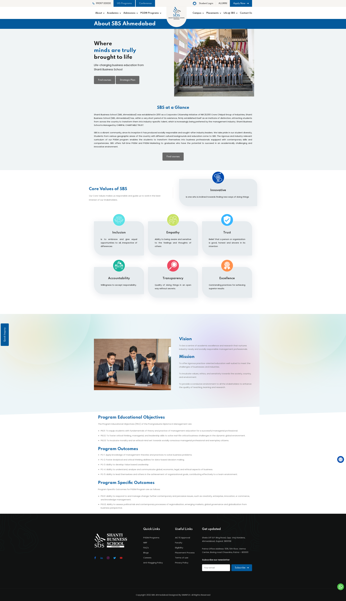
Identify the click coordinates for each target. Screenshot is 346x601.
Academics (113, 13)
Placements (212, 13)
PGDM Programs (149, 13)
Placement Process (185, 552)
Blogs (146, 552)
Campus (197, 13)
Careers (147, 557)
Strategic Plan (127, 80)
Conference (145, 3)
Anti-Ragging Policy (153, 562)
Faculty (178, 542)
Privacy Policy (181, 562)
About (98, 13)
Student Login (206, 3)
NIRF (145, 542)
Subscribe (240, 568)
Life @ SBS (229, 13)
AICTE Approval (182, 537)
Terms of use (181, 557)
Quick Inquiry (5, 334)
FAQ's (146, 547)
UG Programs (124, 3)
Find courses (104, 80)
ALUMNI (223, 3)
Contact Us (246, 13)
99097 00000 (103, 3)
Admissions (129, 13)
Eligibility (179, 547)
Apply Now (239, 3)
